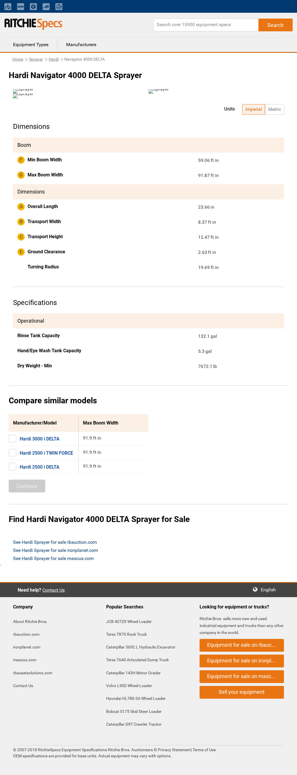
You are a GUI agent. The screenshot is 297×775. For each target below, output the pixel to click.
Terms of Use (204, 749)
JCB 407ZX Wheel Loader (129, 621)
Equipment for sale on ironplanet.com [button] (245, 660)
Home (17, 59)
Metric (274, 109)
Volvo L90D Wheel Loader (129, 685)
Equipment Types (30, 44)
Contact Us (53, 590)
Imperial (253, 109)
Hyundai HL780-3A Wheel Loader (136, 698)
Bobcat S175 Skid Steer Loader (134, 711)
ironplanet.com (26, 647)
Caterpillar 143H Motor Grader (133, 673)
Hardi (54, 59)
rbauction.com (26, 634)
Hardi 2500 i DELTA (39, 467)
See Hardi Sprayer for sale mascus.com (53, 558)
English (270, 589)
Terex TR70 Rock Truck (126, 634)
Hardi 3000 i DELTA (39, 439)
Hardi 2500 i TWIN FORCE (46, 453)
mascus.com (24, 659)
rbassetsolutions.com (32, 673)
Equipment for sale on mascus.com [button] (245, 676)
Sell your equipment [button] (242, 692)
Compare (27, 486)
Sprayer (36, 59)
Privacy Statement (174, 749)
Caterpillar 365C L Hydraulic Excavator (140, 647)
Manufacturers (81, 44)
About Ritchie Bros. (30, 621)
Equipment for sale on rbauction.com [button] (245, 645)
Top (287, 766)
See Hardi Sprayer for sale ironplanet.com (55, 550)
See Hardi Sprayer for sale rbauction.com (55, 542)
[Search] (275, 25)
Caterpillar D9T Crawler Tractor (134, 724)
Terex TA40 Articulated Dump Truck (137, 659)
